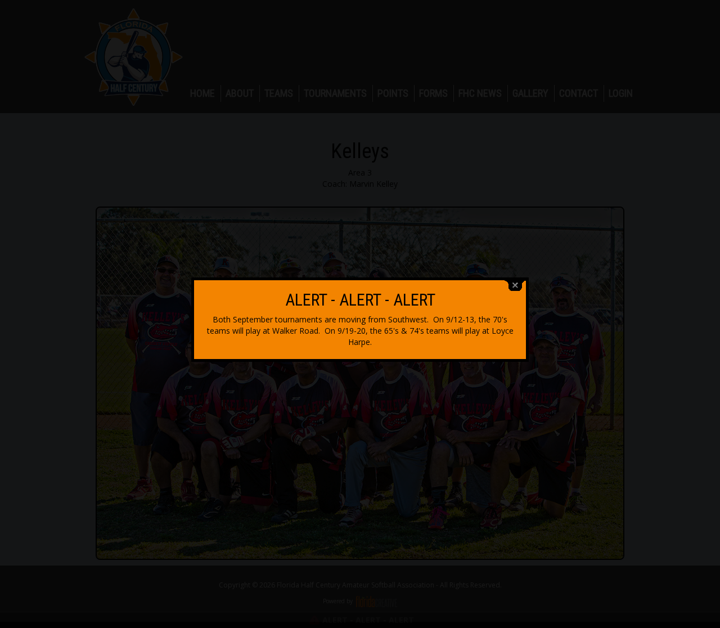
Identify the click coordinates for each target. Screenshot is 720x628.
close (515, 285)
